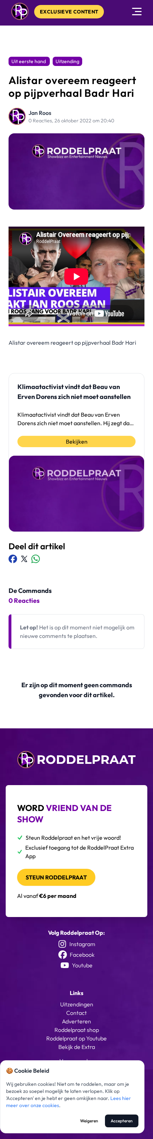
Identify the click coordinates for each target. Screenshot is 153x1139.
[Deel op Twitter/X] (24, 559)
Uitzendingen (76, 1004)
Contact (76, 1012)
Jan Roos (39, 112)
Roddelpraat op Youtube (76, 1038)
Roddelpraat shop (76, 1029)
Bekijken (77, 441)
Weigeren (89, 1120)
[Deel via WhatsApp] (35, 559)
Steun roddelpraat (56, 877)
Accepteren (122, 1120)
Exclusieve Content (69, 12)
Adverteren (76, 1021)
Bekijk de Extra (76, 1046)
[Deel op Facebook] (13, 559)
